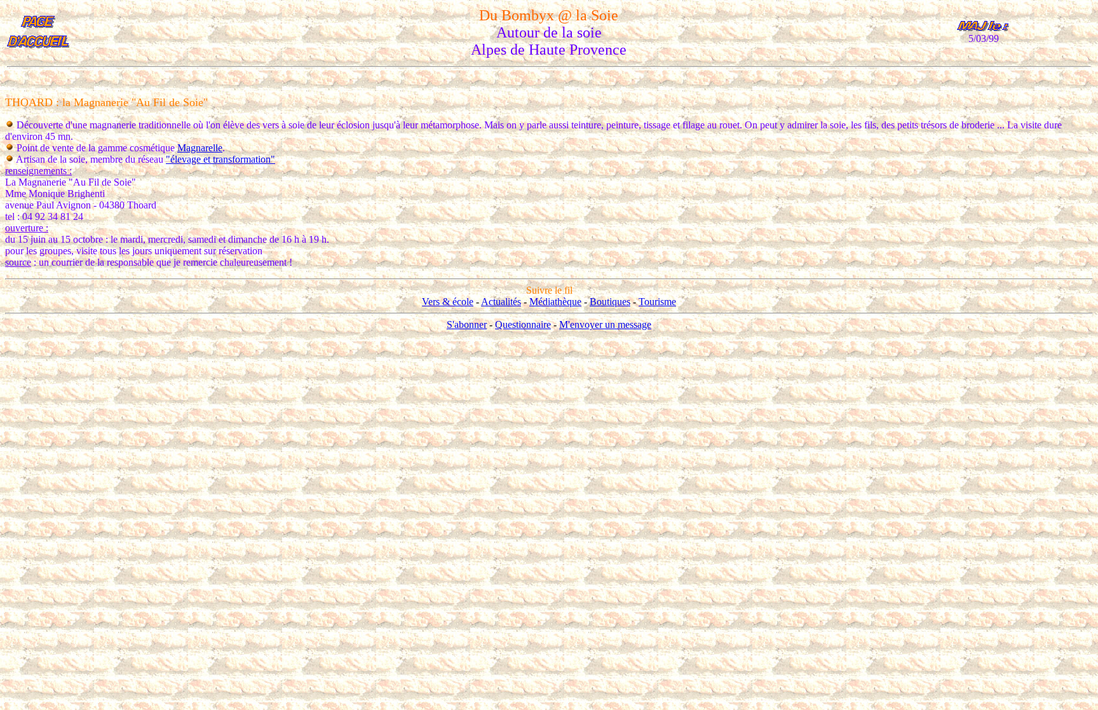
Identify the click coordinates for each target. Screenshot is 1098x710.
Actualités (501, 301)
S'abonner (467, 324)
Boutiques (610, 301)
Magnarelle (199, 147)
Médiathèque (555, 301)
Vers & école (447, 301)
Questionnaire (523, 324)
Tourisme (657, 301)
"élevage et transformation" (220, 159)
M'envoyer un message (605, 324)
